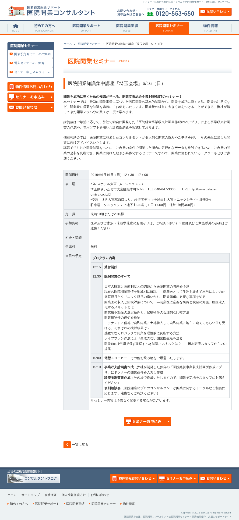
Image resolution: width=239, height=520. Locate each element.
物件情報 (129, 504)
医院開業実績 (75, 504)
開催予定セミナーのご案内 (32, 54)
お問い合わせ (100, 495)
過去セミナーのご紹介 (29, 63)
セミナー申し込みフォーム (32, 72)
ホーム (67, 44)
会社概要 (51, 495)
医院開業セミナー (89, 44)
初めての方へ (19, 504)
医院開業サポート (47, 504)
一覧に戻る (80, 444)
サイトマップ (30, 495)
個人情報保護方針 (74, 495)
